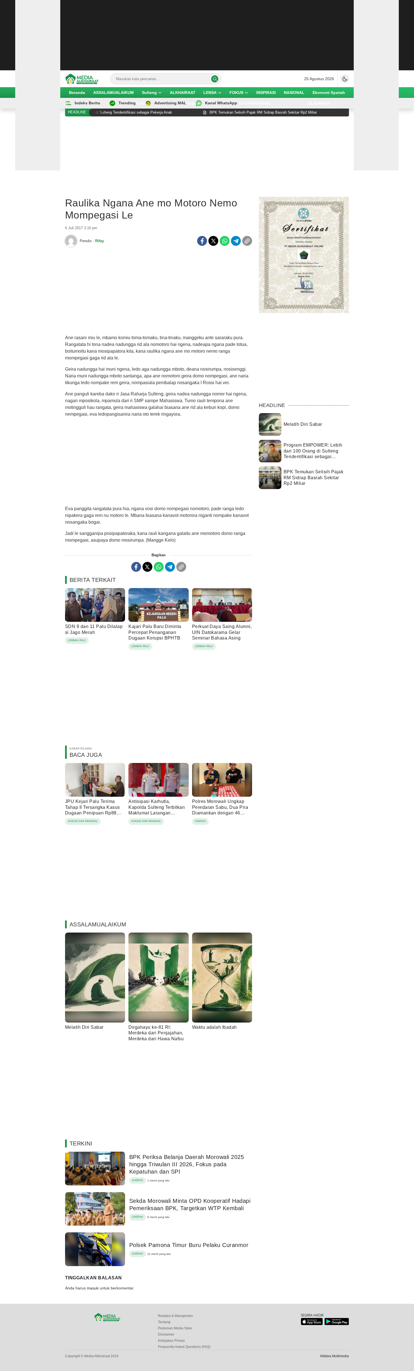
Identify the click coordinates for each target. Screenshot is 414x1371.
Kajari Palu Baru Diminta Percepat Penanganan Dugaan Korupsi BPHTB (154, 632)
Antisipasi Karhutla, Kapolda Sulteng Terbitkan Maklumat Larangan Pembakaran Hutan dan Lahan (156, 813)
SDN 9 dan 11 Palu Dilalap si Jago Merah (94, 629)
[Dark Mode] (344, 79)
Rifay (99, 241)
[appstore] (311, 1324)
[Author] (71, 241)
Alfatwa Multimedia (334, 1356)
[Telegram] (236, 241)
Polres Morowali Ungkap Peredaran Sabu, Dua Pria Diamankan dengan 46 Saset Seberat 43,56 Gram (220, 810)
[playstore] (336, 1324)
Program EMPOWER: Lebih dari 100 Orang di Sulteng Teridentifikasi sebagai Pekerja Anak (313, 454)
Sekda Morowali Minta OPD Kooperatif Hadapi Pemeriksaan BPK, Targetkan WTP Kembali (189, 1204)
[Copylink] (247, 241)
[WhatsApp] (225, 241)
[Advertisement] (207, 35)
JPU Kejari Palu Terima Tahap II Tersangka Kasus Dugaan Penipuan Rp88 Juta (92, 810)
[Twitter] (213, 241)
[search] (214, 78)
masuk (93, 1288)
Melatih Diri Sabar (84, 1027)
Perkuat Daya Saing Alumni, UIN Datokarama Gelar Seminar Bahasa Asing (222, 632)
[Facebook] (202, 241)
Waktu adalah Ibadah (214, 1027)
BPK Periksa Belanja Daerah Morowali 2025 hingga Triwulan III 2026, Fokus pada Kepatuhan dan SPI (186, 1164)
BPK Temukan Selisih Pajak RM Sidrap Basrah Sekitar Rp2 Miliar (313, 477)
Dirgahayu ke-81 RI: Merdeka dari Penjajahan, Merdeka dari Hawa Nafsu (156, 1033)
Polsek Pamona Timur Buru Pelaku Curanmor (188, 1245)
